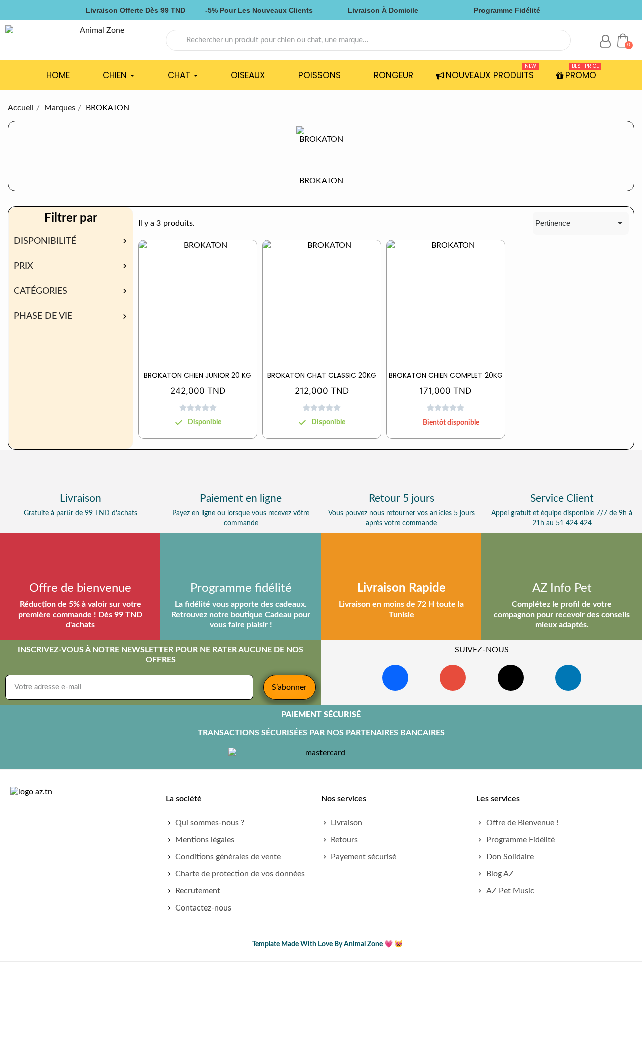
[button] (199, 433)
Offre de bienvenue (80, 588)
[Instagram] (453, 678)
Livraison (80, 498)
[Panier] (623, 40)
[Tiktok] (511, 678)
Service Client (562, 498)
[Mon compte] (605, 41)
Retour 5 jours (401, 498)
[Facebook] (395, 678)
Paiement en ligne (241, 498)
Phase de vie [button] (43, 316)
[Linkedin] (568, 678)
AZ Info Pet (562, 588)
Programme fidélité (241, 588)
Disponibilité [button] (45, 241)
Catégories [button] (40, 291)
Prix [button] (23, 266)
